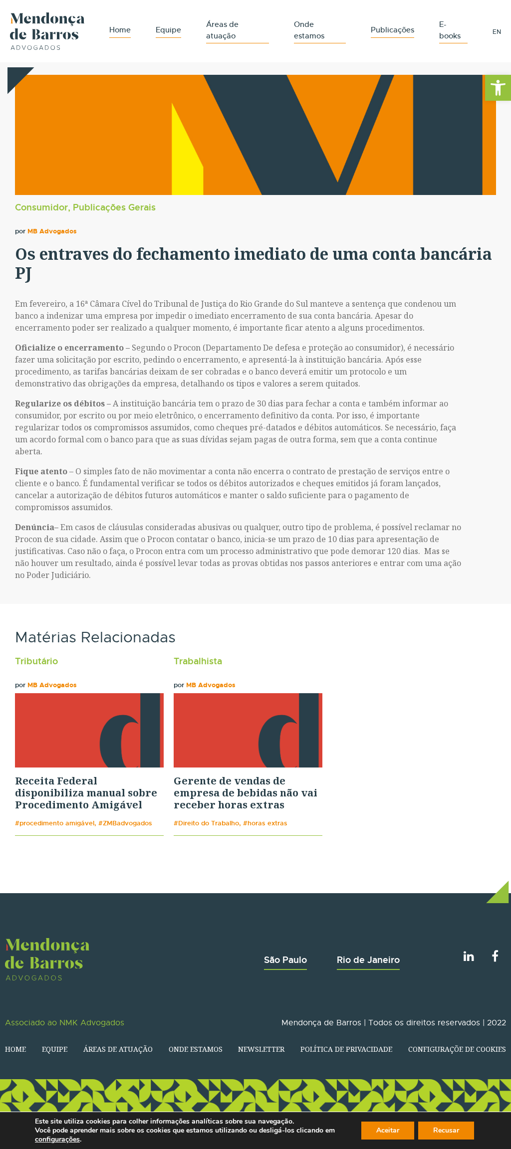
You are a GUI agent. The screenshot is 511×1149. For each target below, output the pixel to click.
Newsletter (261, 1049)
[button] (498, 88)
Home (120, 29)
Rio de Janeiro (368, 959)
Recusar (446, 1130)
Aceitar (387, 1130)
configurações (57, 1139)
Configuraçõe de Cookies (457, 1049)
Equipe (168, 29)
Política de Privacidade (346, 1049)
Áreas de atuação (118, 1049)
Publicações (392, 29)
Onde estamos (196, 1049)
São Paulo (285, 959)
